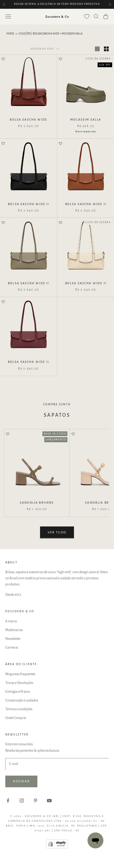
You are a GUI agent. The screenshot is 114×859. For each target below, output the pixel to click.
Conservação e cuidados (21, 700)
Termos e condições (18, 709)
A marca (11, 621)
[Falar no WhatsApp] (95, 840)
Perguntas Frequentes (20, 674)
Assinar (21, 781)
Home (10, 33)
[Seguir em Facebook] (8, 800)
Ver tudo (57, 532)
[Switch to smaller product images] (106, 48)
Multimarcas (14, 630)
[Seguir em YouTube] (49, 800)
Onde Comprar (15, 718)
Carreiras (11, 647)
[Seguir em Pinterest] (35, 800)
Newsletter (13, 639)
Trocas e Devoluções (19, 683)
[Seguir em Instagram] (21, 800)
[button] (3, 59)
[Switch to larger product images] (97, 48)
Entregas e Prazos (17, 692)
